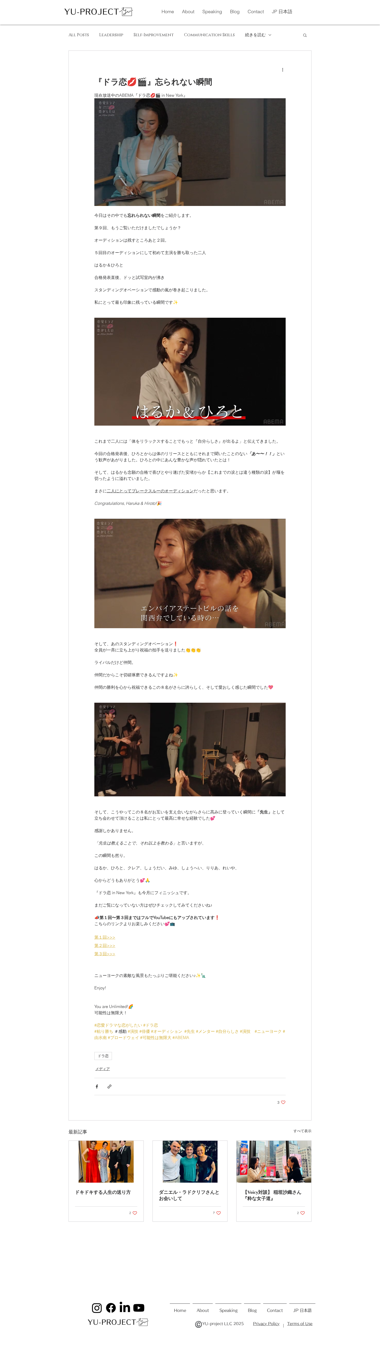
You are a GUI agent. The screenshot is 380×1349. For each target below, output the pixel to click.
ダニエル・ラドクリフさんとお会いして (189, 1195)
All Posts (79, 35)
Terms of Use (300, 1323)
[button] (304, 35)
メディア (102, 1068)
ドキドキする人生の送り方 (103, 1192)
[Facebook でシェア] (96, 1086)
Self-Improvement (154, 35)
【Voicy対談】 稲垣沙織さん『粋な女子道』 (272, 1195)
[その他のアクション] (282, 69)
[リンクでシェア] (109, 1086)
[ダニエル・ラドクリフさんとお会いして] (190, 1162)
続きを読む (255, 35)
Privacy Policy (266, 1323)
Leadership (111, 35)
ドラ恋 (103, 1056)
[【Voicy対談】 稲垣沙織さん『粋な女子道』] (274, 1162)
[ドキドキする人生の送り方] (106, 1162)
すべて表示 (302, 1131)
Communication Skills (209, 35)
